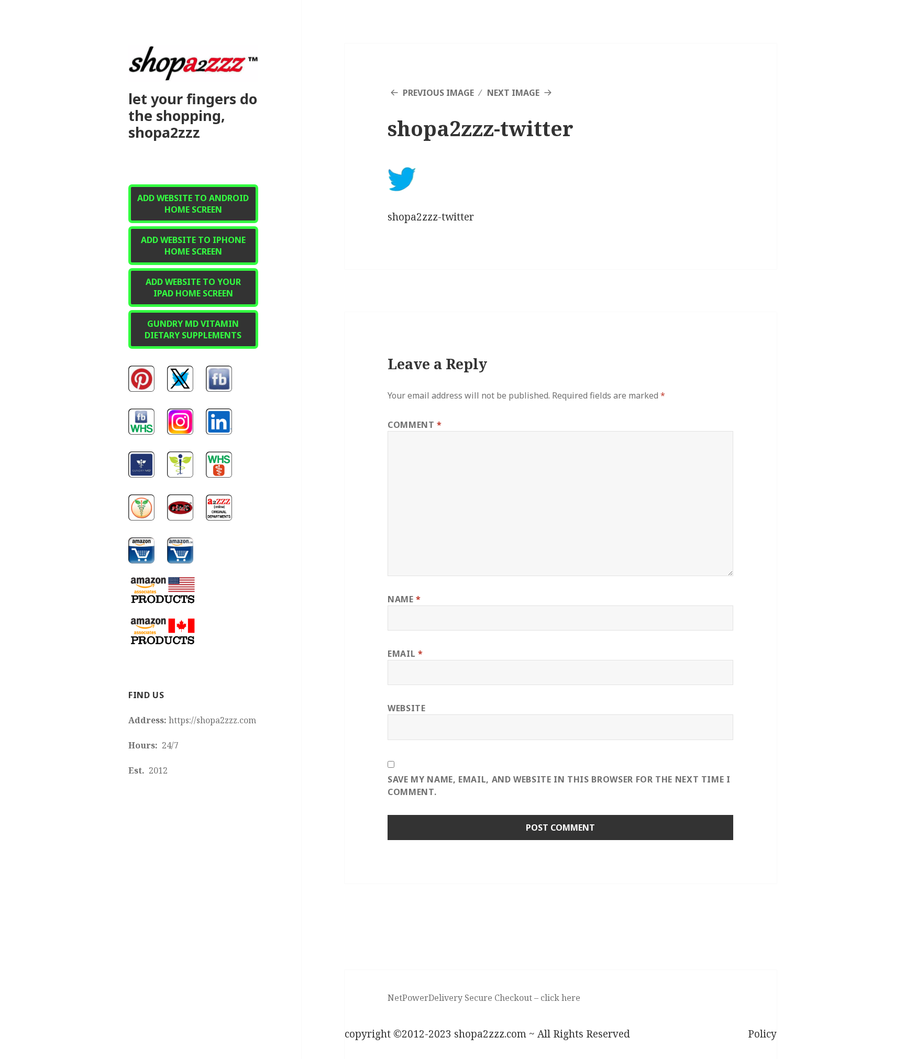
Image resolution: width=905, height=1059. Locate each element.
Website (406, 708)
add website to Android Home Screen (193, 203)
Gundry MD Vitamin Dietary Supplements (193, 329)
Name (404, 599)
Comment (415, 425)
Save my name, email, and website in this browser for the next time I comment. (559, 786)
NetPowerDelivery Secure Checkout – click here (484, 997)
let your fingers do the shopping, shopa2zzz (192, 115)
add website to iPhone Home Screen (193, 245)
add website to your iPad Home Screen (193, 287)
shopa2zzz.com (490, 1034)
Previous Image (438, 92)
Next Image (513, 92)
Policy (762, 1034)
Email (405, 653)
